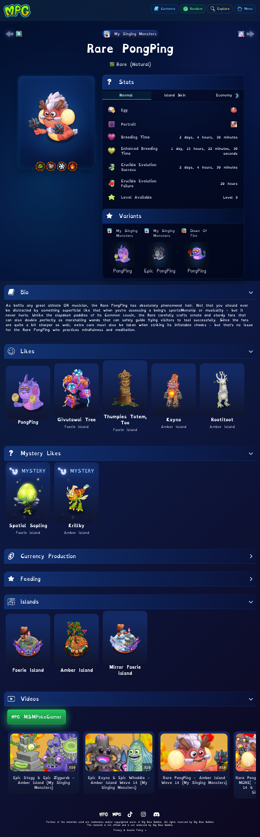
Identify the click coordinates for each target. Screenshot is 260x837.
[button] (130, 292)
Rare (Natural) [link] (133, 64)
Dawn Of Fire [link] (200, 233)
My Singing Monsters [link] (127, 233)
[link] (9, 34)
